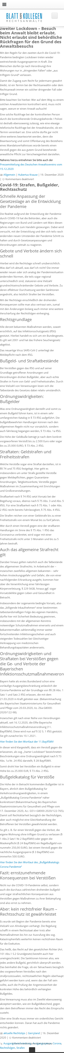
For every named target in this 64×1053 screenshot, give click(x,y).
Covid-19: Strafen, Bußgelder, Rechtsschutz (29, 187)
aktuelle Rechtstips (14, 1033)
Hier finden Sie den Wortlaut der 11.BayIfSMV (27, 741)
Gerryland (34, 1033)
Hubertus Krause (28, 174)
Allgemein (9, 174)
